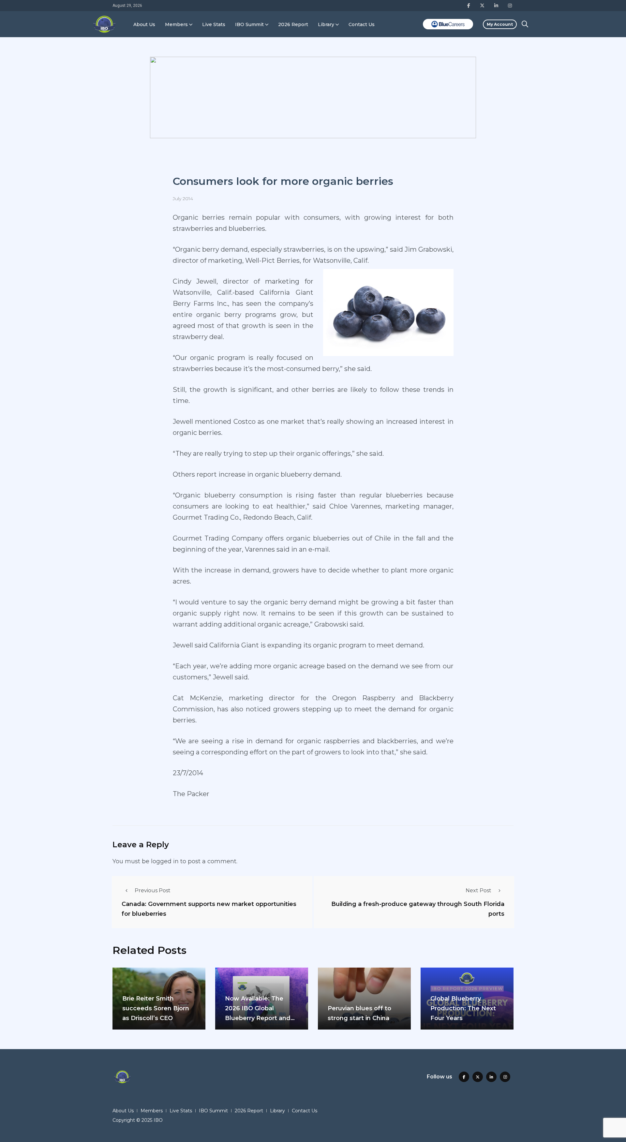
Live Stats (213, 24)
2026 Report (293, 24)
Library (326, 24)
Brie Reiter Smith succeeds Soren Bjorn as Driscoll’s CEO (155, 1008)
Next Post (478, 890)
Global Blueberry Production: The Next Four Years (463, 1008)
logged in (165, 861)
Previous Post (153, 890)
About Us (144, 24)
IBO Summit (249, 24)
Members (176, 24)
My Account (500, 24)
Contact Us (362, 24)
